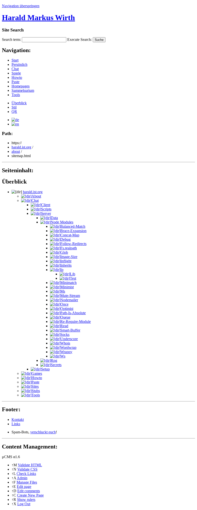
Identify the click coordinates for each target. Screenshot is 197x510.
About (36, 196)
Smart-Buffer (70, 330)
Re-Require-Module (75, 322)
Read (64, 326)
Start (15, 60)
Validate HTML (30, 465)
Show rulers (26, 500)
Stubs (35, 391)
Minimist (67, 287)
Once (64, 304)
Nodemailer (69, 300)
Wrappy (66, 352)
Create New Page (30, 495)
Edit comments (28, 491)
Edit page (24, 487)
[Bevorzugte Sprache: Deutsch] (15, 120)
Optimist (66, 309)
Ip (61, 270)
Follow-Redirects (73, 244)
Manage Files (27, 482)
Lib (72, 274)
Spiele (16, 73)
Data (54, 218)
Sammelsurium (23, 90)
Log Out (23, 504)
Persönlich (19, 64)
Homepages (21, 86)
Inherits (66, 265)
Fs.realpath (68, 248)
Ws (62, 356)
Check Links (26, 474)
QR (14, 112)
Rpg (54, 360)
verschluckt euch (43, 432)
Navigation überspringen (20, 6)
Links (16, 424)
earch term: (11, 39)
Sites (35, 386)
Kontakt (18, 420)
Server (46, 213)
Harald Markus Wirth (38, 17)
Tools (16, 95)
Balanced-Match (72, 226)
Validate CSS (27, 469)
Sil (14, 107)
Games (36, 373)
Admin (22, 478)
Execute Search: (79, 39)
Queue (65, 317)
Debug (65, 239)
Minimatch (68, 283)
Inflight (65, 261)
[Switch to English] (15, 124)
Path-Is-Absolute (73, 313)
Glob (64, 252)
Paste (15, 82)
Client (45, 205)
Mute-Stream (70, 296)
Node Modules (62, 222)
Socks (64, 334)
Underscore (69, 339)
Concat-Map (69, 235)
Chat (15, 69)
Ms (62, 291)
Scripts (46, 209)
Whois (65, 343)
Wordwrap (68, 347)
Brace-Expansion (73, 231)
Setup (45, 369)
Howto (17, 77)
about (16, 151)
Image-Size (68, 257)
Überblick (19, 103)
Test (73, 278)
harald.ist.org (21, 147)
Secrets (56, 365)
